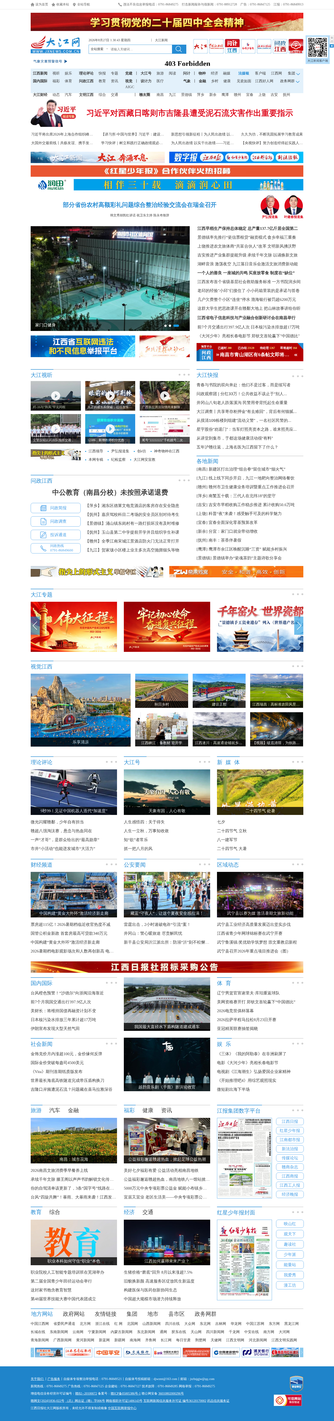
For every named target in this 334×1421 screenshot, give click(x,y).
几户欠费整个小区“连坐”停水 (223, 299)
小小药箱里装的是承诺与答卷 (273, 290)
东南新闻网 (59, 1332)
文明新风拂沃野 (281, 246)
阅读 (172, 73)
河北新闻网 (258, 1340)
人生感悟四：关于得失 (144, 822)
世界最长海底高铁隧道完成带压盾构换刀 (67, 1080)
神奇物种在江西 (166, 451)
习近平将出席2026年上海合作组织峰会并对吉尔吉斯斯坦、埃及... (83, 134)
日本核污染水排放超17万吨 (275, 327)
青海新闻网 (40, 1340)
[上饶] (202, 513)
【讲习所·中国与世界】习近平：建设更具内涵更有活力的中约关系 (154, 134)
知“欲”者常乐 (136, 839)
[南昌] (202, 469)
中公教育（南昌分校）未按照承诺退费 (110, 492)
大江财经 (40, 95)
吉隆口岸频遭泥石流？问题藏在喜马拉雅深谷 (71, 1089)
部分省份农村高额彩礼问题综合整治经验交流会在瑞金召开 (140, 205)
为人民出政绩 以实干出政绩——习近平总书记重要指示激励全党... (224, 143)
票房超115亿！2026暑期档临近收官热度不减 (70, 924)
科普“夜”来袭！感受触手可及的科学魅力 (245, 513)
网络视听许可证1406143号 (124, 1401)
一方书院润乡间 (286, 281)
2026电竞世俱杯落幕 (235, 1011)
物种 (202, 73)
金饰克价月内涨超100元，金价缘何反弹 (66, 1054)
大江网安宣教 (144, 459)
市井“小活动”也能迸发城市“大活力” (63, 848)
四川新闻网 (215, 1332)
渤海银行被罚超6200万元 (273, 299)
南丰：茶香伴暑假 (225, 540)
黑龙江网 (291, 1324)
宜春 (249, 95)
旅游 (160, 73)
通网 (163, 1332)
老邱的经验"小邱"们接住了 (221, 290)
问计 (186, 73)
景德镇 (186, 95)
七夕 (221, 822)
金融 (202, 81)
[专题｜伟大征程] (74, 651)
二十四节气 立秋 (232, 831)
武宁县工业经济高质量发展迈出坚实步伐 (254, 924)
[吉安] (202, 504)
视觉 (128, 81)
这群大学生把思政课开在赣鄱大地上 (230, 308)
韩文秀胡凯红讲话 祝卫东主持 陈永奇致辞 (139, 215)
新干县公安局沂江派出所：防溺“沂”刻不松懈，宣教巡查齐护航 (181, 942)
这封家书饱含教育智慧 (51, 1290)
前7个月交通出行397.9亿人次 (223, 327)
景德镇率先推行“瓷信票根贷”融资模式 (232, 237)
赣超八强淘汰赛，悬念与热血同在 (61, 831)
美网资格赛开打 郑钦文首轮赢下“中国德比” (256, 1002)
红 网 (118, 1324)
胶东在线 (179, 1332)
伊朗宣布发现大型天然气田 (55, 1028)
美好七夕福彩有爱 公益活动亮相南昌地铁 (161, 1170)
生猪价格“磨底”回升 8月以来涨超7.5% (158, 1272)
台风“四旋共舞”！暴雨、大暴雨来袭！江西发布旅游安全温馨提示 (90, 1197)
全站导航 (83, 4)
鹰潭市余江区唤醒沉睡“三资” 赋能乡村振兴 (248, 549)
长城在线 (38, 1332)
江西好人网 (264, 81)
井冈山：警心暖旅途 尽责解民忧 (153, 933)
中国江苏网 (255, 1324)
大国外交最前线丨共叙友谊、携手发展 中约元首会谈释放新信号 (82, 143)
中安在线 (251, 1332)
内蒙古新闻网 (121, 1332)
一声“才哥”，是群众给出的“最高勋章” (65, 839)
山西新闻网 (151, 1324)
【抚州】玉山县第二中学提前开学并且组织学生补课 (132, 532)
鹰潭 (225, 95)
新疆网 (119, 1340)
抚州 (286, 95)
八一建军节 (227, 839)
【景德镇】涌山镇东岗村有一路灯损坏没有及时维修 (132, 523)
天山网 (196, 1332)
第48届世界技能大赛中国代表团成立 (63, 1299)
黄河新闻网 (85, 1340)
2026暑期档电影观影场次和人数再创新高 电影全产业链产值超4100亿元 (95, 951)
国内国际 (40, 81)
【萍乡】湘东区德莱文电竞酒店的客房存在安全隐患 (132, 505)
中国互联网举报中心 (122, 1408)
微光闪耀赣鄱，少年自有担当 (57, 822)
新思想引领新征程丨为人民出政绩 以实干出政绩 (209, 134)
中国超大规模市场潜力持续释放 (152, 1299)
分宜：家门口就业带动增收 (233, 531)
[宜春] (202, 522)
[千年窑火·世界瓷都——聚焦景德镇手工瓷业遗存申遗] (260, 651)
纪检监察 (118, 459)
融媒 (226, 73)
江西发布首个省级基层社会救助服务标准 (234, 281)
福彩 (56, 81)
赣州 (237, 95)
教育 (102, 81)
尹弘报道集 (270, 217)
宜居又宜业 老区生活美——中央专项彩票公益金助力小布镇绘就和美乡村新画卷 (196, 1197)
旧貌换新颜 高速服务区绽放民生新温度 (159, 1281)
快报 (102, 73)
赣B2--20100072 (86, 1393)
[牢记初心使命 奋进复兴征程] (167, 651)
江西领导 (96, 451)
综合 (102, 95)
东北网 (205, 1324)
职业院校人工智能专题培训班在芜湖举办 (67, 1272)
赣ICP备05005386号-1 (126, 1393)
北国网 (132, 1324)
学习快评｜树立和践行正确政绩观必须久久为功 (139, 143)
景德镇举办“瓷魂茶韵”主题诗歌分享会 (247, 558)
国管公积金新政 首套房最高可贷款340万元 (69, 933)
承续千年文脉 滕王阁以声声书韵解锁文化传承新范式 (78, 1179)
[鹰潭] (202, 549)
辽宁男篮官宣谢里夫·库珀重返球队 (248, 993)
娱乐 (68, 73)
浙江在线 (102, 1324)
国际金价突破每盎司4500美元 (57, 1062)
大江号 (146, 73)
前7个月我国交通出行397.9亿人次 (61, 1002)
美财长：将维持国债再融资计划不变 (63, 1011)
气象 (187, 81)
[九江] (202, 478)
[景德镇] (204, 558)
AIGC (129, 87)
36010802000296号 (171, 1393)
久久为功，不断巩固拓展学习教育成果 (272, 134)
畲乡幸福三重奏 (281, 237)
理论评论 (86, 73)
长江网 (166, 1340)
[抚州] (202, 540)
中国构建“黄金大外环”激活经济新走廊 (65, 942)
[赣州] (202, 487)
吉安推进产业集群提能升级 (222, 255)
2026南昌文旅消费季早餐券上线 (59, 1170)
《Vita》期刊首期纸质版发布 (56, 1071)
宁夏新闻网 (97, 1332)
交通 (114, 95)
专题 (114, 73)
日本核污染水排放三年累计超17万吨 (63, 1019)
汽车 (68, 95)
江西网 (276, 73)
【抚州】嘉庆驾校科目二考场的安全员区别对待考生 (132, 514)
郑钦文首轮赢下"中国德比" (276, 336)
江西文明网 (235, 1340)
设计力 (146, 81)
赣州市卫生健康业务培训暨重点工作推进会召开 (251, 487)
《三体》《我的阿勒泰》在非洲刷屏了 (252, 1054)
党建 (128, 73)
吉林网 (220, 1324)
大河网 (284, 1332)
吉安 (274, 95)
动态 (56, 95)
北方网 (85, 1324)
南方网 (268, 1332)
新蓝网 (104, 1340)
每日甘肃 (183, 1340)
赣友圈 (144, 95)
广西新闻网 (62, 1340)
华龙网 (236, 1324)
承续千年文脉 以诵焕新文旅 (272, 255)
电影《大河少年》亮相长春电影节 (247, 1062)
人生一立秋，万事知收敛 (146, 831)
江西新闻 (40, 73)
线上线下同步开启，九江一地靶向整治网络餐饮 (251, 478)
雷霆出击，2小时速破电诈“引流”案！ (157, 924)
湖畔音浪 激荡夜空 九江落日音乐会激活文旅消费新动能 (247, 264)
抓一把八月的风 (138, 848)
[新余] (202, 531)
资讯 (114, 81)
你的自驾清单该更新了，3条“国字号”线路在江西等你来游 (83, 1188)
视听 (56, 73)
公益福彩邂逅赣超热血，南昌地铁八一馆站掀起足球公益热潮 (179, 1179)
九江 (172, 95)
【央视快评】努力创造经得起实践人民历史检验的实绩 (284, 143)
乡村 (214, 81)
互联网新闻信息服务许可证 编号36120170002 (174, 1401)
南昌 (160, 95)
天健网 (216, 1340)
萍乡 (200, 95)
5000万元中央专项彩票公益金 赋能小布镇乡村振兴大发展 (175, 1188)
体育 (68, 81)
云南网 (77, 1332)
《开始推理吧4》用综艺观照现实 (246, 1080)
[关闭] (332, 41)
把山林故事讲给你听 (282, 308)
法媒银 (243, 73)
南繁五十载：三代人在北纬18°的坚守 (242, 496)
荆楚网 (200, 1340)
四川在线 (172, 1324)
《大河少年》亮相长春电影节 (224, 336)
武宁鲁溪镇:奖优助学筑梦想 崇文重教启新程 (257, 942)
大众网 (189, 1324)
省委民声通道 (64, 1324)
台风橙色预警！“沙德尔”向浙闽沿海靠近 (67, 993)
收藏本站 (62, 4)
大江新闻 (161, 40)
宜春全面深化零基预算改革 (233, 522)
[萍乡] (202, 496)
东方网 (274, 1324)
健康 (227, 81)
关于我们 (37, 1379)
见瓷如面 (244, 81)
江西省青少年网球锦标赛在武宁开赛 (249, 933)
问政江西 (86, 81)
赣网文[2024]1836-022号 (47, 1401)
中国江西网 (40, 1324)
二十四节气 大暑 (232, 848)
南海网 (135, 1340)
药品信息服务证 (218, 1401)
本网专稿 (96, 459)
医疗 (160, 81)
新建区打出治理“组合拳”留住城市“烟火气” (247, 469)
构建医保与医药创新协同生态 (150, 1290)
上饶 (262, 95)
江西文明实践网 (284, 1340)
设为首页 (41, 4)
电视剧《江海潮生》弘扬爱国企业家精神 (254, 1071)
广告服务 (53, 1379)
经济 (214, 73)
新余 (213, 95)
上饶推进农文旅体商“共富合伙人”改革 (232, 246)
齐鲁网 (150, 1340)
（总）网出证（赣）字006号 (85, 1401)
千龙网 (234, 1332)
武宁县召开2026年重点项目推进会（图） (254, 951)
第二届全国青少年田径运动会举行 (61, 1281)
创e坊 (141, 451)
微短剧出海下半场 (233, 1089)
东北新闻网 (146, 1332)
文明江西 (86, 95)
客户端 (260, 73)
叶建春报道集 (293, 217)
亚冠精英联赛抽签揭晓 (237, 1028)
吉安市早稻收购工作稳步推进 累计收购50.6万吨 (252, 504)
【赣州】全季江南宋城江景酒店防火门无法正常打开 (132, 541)
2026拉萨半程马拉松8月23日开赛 (246, 1019)
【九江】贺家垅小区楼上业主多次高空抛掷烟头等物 (132, 550)
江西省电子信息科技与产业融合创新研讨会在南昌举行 (246, 317)
